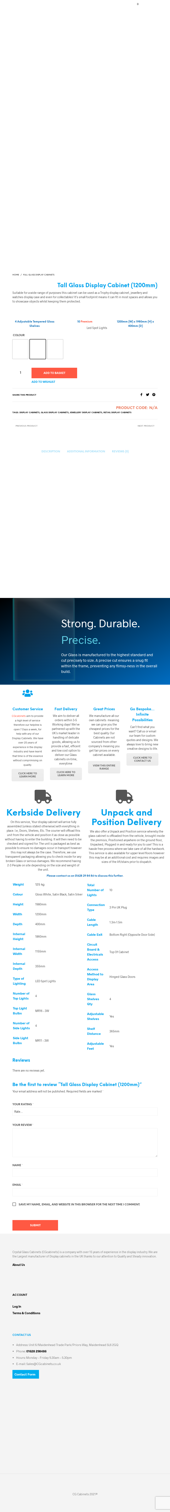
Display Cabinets (29, 413)
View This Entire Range (104, 767)
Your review (22, 1125)
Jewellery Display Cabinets (86, 413)
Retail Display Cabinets (117, 413)
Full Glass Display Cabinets (38, 275)
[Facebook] (143, 395)
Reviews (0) (120, 451)
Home (15, 275)
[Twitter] (149, 395)
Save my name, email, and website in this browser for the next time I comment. (79, 1204)
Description (50, 451)
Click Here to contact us (142, 759)
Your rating (23, 1104)
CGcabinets (19, 715)
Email (17, 1185)
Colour (19, 335)
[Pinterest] (155, 395)
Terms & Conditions (26, 1313)
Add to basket (54, 373)
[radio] (20, 349)
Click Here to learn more (27, 775)
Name (17, 1165)
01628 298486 (36, 1351)
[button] (134, 4)
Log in (16, 1306)
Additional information (86, 451)
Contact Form (25, 1374)
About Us (18, 1265)
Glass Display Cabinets (55, 413)
